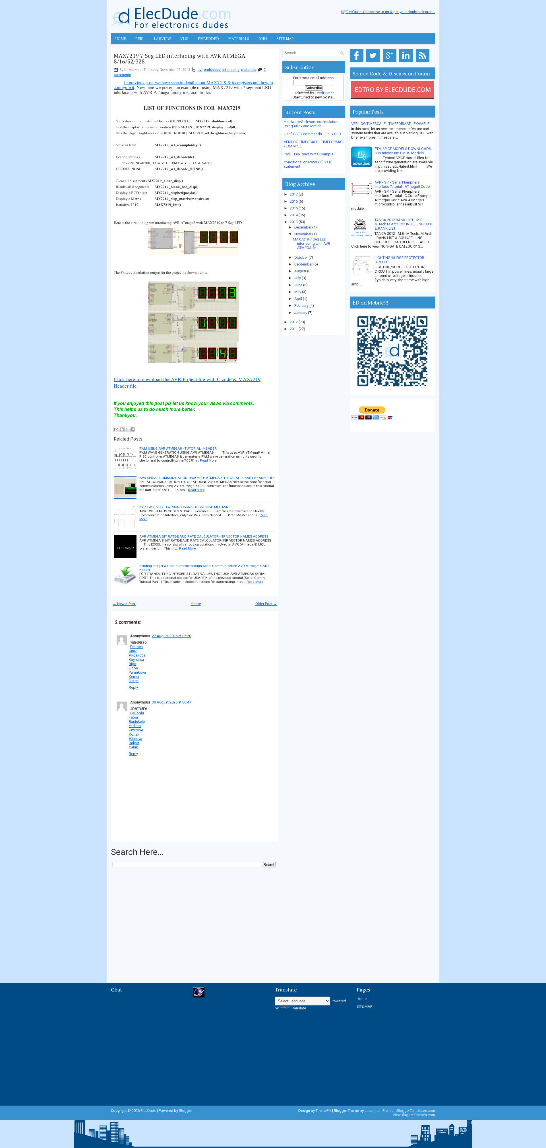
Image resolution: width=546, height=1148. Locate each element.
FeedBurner (324, 93)
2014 (294, 215)
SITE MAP (364, 1006)
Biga (132, 664)
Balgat (134, 743)
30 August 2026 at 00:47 (171, 702)
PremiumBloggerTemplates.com (408, 1110)
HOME (120, 38)
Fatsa (133, 717)
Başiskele (137, 721)
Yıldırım (135, 726)
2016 (294, 201)
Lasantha (372, 1110)
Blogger (185, 1110)
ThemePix (323, 1110)
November (303, 234)
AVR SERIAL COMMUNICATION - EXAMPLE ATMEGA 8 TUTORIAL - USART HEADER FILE (207, 478)
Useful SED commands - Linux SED (312, 134)
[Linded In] (407, 62)
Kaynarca (136, 659)
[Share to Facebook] (132, 429)
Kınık (133, 651)
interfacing (230, 70)
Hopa (133, 668)
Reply (133, 687)
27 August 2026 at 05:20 (171, 636)
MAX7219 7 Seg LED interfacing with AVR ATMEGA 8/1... (311, 243)
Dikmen (136, 647)
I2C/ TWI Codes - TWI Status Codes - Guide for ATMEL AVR (183, 507)
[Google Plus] (390, 62)
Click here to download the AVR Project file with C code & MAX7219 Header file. (187, 382)
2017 (294, 194)
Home (196, 604)
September (303, 264)
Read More (208, 460)
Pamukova (137, 672)
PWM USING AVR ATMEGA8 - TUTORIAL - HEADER (178, 448)
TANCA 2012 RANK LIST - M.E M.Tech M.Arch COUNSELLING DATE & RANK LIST (404, 224)
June (298, 285)
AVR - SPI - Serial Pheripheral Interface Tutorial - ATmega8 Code (402, 184)
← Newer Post (124, 604)
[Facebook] (357, 62)
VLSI (184, 38)
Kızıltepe (136, 730)
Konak (134, 734)
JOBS (262, 38)
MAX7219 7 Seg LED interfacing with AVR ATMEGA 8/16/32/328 (179, 58)
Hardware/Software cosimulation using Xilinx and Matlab (311, 124)
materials (248, 70)
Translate (298, 1008)
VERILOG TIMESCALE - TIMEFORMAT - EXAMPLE (390, 124)
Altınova (135, 738)
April (298, 299)
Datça (133, 681)
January (301, 312)
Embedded (208, 38)
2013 (294, 222)
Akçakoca (137, 655)
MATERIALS (238, 38)
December (303, 227)
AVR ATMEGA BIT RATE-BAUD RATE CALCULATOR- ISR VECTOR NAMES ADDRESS (203, 536)
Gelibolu (137, 713)
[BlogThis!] (122, 429)
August (300, 271)
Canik (133, 747)
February (301, 305)
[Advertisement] (214, 884)
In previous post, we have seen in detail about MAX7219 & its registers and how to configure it (193, 84)
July (298, 278)
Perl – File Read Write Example (308, 154)
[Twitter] (374, 62)
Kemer (134, 676)
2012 (294, 322)
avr (200, 70)
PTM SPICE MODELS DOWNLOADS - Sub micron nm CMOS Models (404, 151)
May (298, 292)
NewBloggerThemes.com (414, 1115)
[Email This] (116, 429)
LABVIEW (162, 38)
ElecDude (148, 1110)
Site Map (285, 38)
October (301, 257)
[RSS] (423, 62)
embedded (212, 70)
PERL (139, 38)
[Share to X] (127, 429)
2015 (294, 208)
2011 (294, 329)
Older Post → (266, 604)
